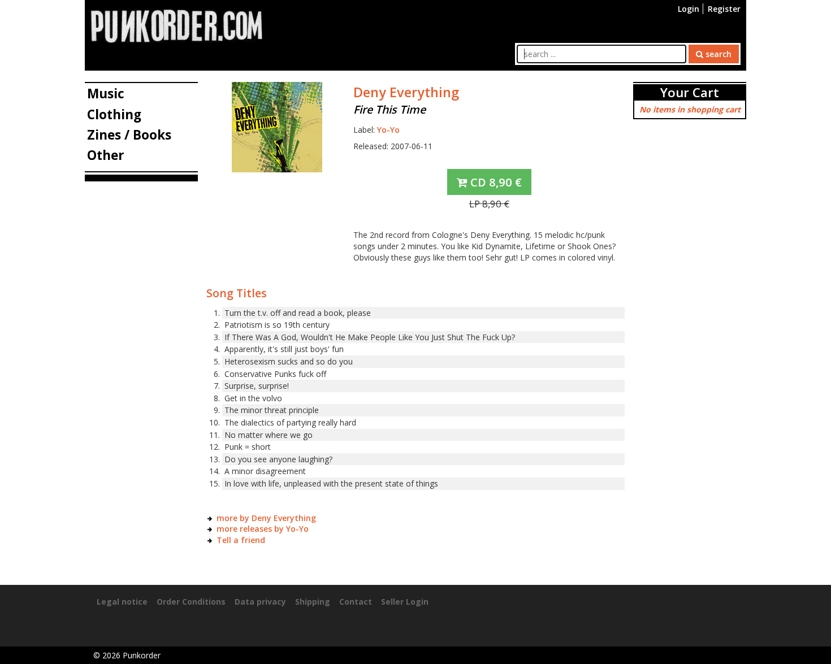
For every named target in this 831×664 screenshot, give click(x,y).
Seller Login (405, 601)
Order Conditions (191, 601)
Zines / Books (129, 135)
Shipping (312, 601)
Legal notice (122, 601)
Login (688, 8)
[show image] (277, 126)
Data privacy (260, 601)
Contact (355, 601)
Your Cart (689, 92)
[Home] (176, 25)
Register (724, 8)
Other (105, 155)
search (717, 54)
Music (105, 93)
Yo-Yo (388, 129)
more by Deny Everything (266, 518)
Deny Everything (406, 92)
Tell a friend (241, 540)
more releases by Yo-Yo (263, 528)
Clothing (114, 114)
